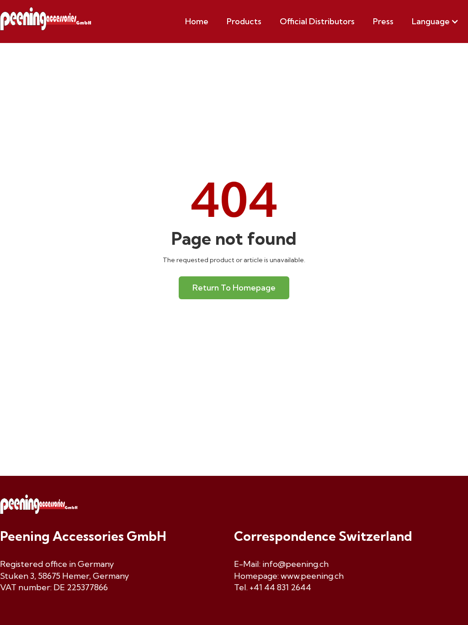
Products (244, 21)
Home (196, 21)
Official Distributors (317, 21)
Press (383, 21)
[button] (435, 21)
